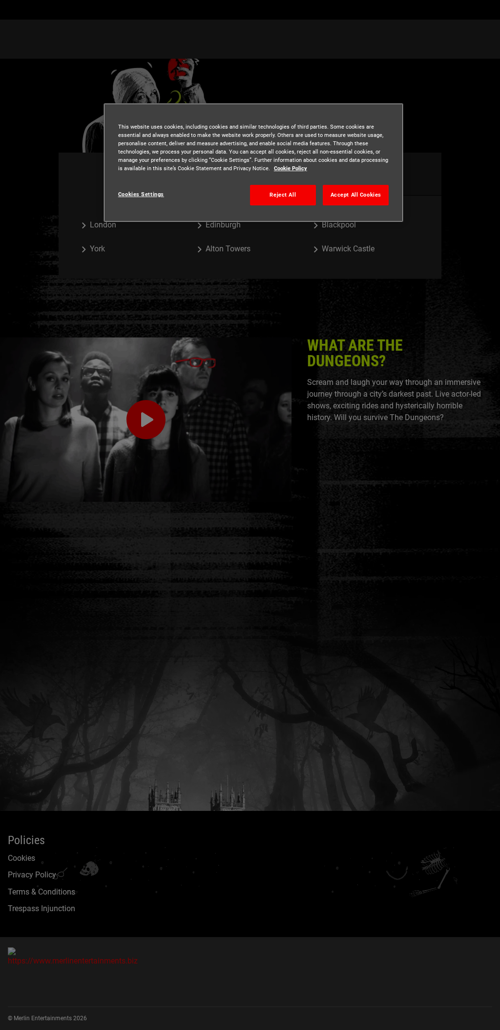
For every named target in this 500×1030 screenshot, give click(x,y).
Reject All (283, 194)
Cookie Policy (290, 168)
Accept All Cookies (356, 194)
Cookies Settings (141, 194)
